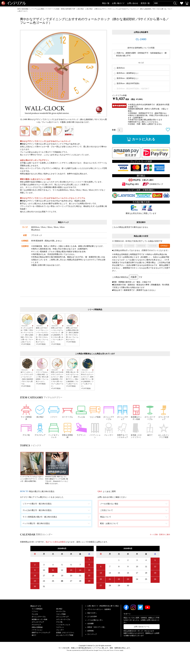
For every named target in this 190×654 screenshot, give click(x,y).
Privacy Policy (102, 650)
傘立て (150, 435)
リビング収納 (95, 417)
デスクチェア (40, 435)
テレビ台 (81, 417)
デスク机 (26, 435)
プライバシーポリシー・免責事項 (99, 609)
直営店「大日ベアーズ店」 (96, 627)
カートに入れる (143, 139)
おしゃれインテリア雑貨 (163, 436)
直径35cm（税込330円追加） (128, 83)
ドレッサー (108, 435)
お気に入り (182, 3)
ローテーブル (67, 417)
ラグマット (81, 435)
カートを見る (187, 3)
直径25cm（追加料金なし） (127, 73)
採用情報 (90, 631)
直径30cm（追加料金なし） (127, 78)
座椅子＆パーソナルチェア (122, 436)
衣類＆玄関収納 (67, 436)
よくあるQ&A (92, 616)
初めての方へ (92, 613)
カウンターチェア (163, 418)
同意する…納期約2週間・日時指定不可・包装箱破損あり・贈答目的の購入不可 (141, 54)
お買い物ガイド (118, 3)
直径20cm (120, 68)
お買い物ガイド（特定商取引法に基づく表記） (103, 606)
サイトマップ (92, 634)
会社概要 (90, 623)
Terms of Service (115, 650)
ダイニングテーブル (108, 418)
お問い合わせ (132, 3)
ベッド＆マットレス (53, 436)
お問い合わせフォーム (141, 627)
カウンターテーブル (150, 418)
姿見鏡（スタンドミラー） (136, 436)
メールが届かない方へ (95, 620)
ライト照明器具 (26, 418)
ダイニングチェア (122, 418)
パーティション (95, 436)
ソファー (53, 417)
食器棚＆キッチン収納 (136, 418)
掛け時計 (40, 417)
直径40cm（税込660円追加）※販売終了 (133, 88)
